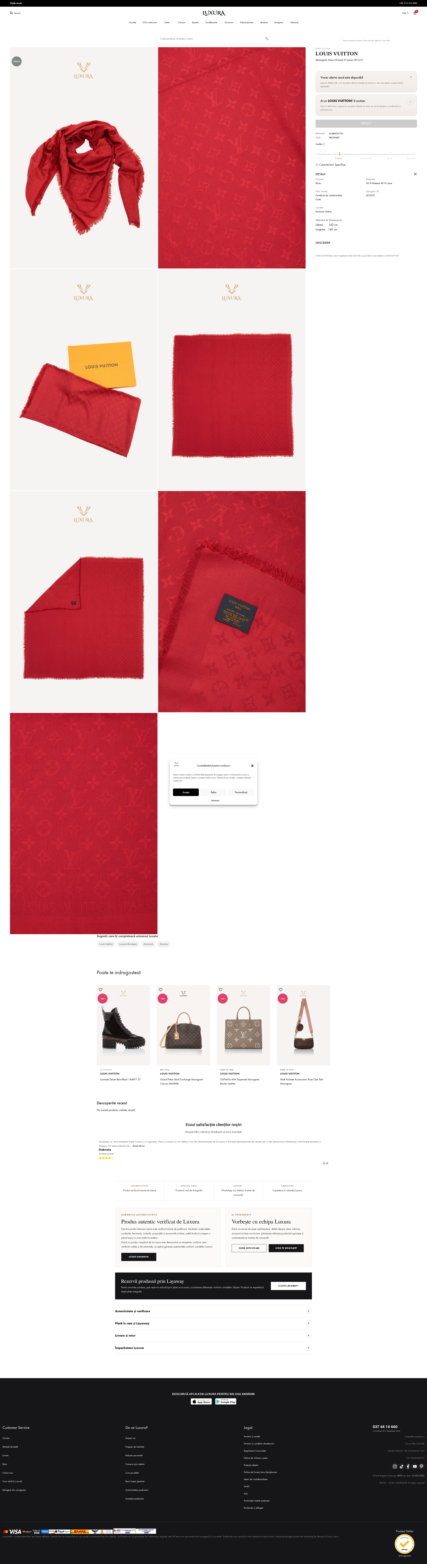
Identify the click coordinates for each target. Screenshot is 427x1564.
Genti (167, 22)
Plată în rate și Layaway (132, 1319)
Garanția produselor (134, 1494)
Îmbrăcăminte (246, 22)
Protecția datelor (251, 1461)
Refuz (213, 792)
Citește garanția (139, 1253)
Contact (6, 1434)
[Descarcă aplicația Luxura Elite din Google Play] (226, 1397)
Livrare (6, 1451)
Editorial (294, 22)
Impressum (215, 800)
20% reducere (150, 22)
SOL (246, 1489)
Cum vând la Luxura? (12, 1477)
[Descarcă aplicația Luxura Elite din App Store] (201, 1397)
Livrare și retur (125, 1331)
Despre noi (130, 1434)
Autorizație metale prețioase (257, 1496)
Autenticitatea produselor (136, 1485)
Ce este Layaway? (288, 1282)
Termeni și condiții (252, 1432)
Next (327, 1159)
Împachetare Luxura (129, 1344)
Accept (185, 792)
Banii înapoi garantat (134, 1477)
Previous (324, 1159)
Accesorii (229, 22)
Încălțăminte (211, 22)
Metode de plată (10, 1442)
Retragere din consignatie (14, 1485)
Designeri (278, 22)
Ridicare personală (133, 1451)
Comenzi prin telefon (135, 1460)
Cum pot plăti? (132, 1468)
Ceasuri (181, 22)
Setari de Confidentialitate (256, 1475)
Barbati (264, 22)
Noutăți (132, 22)
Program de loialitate (134, 1442)
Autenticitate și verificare (132, 1307)
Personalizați (241, 792)
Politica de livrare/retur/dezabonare (260, 1468)
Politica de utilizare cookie (256, 1453)
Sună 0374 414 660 (249, 1244)
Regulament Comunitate (255, 1446)
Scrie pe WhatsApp (286, 1244)
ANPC (247, 1482)
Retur (5, 1460)
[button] (252, 765)
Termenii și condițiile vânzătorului (259, 1439)
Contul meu (8, 1468)
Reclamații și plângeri (253, 1503)
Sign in (405, 13)
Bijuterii (195, 22)
